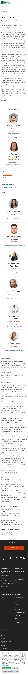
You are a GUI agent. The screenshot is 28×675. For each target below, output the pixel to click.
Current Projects (7, 174)
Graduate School (19, 571)
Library (3, 578)
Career (5, 181)
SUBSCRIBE (14, 548)
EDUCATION (4, 11)
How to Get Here (19, 597)
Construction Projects (18, 603)
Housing (17, 607)
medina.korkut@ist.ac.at (14, 272)
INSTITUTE (4, 630)
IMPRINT (17, 667)
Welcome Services (20, 612)
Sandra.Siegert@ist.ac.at (13, 133)
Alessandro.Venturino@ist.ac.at (14, 326)
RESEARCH (5, 568)
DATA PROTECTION (20, 670)
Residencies (4, 648)
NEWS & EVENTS (7, 594)
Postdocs (17, 574)
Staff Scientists (5, 575)
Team (4, 171)
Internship (18, 576)
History (3, 645)
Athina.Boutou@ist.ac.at (13, 218)
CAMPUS (18, 594)
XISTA (2, 654)
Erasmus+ (17, 615)
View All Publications (7, 470)
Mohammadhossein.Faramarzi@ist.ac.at (14, 245)
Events (3, 600)
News (2, 597)
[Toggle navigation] (26, 2)
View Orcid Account (7, 532)
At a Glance (4, 633)
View (2, 398)
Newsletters (4, 602)
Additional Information (9, 187)
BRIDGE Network (5, 656)
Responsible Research (7, 583)
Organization (4, 635)
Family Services (19, 609)
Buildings (17, 600)
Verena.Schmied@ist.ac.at (13, 298)
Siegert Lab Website (7, 534)
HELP (2, 672)
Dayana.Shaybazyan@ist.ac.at (14, 164)
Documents (4, 659)
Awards (3, 638)
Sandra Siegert (12, 472)
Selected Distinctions (8, 184)
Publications (6, 178)
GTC (16, 672)
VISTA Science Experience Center (20, 580)
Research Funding (6, 580)
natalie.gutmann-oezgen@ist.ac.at (14, 350)
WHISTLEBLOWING (6, 670)
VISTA (2, 651)
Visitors (17, 618)
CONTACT (3, 667)
